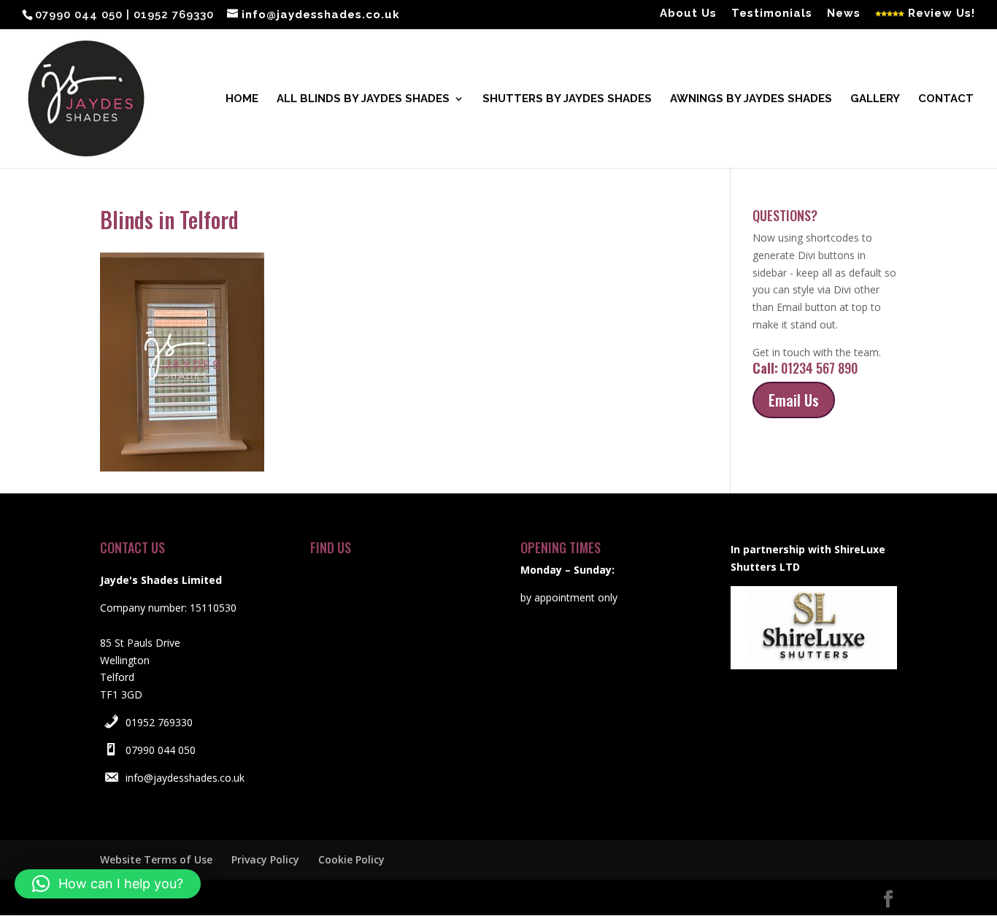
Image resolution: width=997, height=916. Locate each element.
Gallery (875, 99)
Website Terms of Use (156, 859)
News (844, 14)
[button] (108, 883)
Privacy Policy (265, 859)
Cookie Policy (351, 859)
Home (242, 99)
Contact (946, 99)
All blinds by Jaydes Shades (363, 99)
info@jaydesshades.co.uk (185, 778)
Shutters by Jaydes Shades (567, 99)
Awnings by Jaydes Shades (751, 99)
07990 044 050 (161, 750)
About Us (688, 14)
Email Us (794, 400)
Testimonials (771, 14)
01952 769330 (159, 722)
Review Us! (939, 14)
